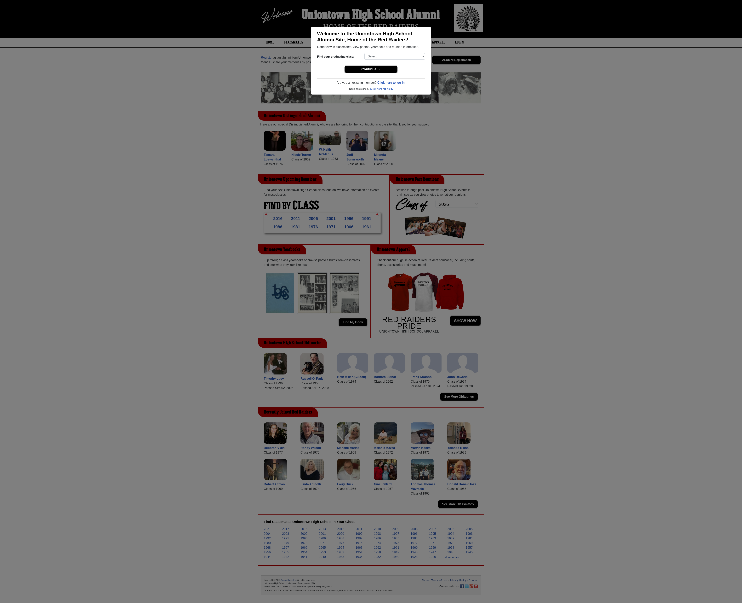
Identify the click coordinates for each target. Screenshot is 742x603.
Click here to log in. (391, 82)
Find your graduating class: (335, 56)
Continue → (371, 69)
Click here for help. (381, 88)
